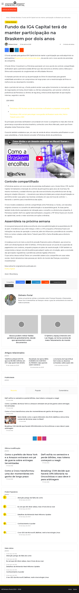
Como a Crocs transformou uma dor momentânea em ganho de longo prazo (34, 411)
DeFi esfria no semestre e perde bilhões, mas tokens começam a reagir (32, 398)
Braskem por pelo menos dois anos (27, 58)
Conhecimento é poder (26, 524)
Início (7, 17)
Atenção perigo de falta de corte (30, 498)
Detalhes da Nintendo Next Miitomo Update (34, 514)
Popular (38, 390)
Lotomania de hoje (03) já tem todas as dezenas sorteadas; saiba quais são (63, 361)
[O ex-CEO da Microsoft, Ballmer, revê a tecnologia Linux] (10, 535)
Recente (14, 390)
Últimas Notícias (16, 17)
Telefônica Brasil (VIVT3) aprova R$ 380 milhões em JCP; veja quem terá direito (15, 361)
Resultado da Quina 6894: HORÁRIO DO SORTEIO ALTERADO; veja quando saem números (39, 362)
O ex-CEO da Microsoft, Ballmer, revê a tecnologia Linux (39, 533)
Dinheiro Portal (12, 44)
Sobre (75, 589)
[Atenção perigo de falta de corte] (10, 500)
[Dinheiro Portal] (15, 3)
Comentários (63, 390)
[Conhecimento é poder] (10, 526)
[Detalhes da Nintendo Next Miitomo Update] (10, 517)
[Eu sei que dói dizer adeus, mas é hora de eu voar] (10, 509)
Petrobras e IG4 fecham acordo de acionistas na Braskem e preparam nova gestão (40, 108)
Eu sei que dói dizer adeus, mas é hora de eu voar (36, 507)
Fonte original (10, 269)
